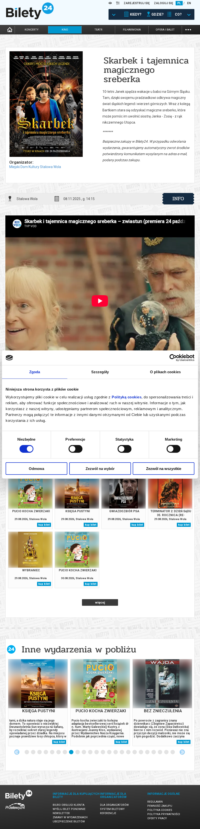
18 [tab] (134, 752)
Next (182, 752)
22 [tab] (160, 752)
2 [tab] (33, 752)
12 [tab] (96, 752)
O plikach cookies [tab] (165, 372)
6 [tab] (58, 752)
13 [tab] (103, 752)
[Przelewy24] (15, 810)
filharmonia (132, 29)
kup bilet (44, 524)
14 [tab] (109, 752)
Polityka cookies (159, 810)
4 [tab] (46, 752)
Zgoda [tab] (34, 372)
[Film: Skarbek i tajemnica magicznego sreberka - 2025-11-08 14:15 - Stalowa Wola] (45, 104)
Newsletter (61, 813)
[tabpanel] (38, 702)
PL (179, 3)
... (188, 29)
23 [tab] (166, 752)
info (178, 198)
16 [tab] (122, 752)
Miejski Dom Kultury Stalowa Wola (35, 167)
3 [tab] (39, 752)
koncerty (32, 29)
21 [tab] (153, 752)
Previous (17, 752)
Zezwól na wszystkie (163, 468)
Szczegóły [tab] (100, 372)
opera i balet (165, 29)
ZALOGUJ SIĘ (163, 3)
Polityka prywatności (163, 814)
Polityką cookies (126, 397)
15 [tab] (115, 752)
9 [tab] (77, 752)
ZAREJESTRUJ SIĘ (137, 3)
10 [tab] (84, 752)
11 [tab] (90, 752)
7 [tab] (65, 752)
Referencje (108, 813)
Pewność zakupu (159, 806)
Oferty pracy (157, 818)
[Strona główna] (30, 18)
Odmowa (36, 468)
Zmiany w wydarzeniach (70, 817)
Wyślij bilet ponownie (69, 809)
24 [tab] (172, 752)
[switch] (75, 449)
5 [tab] (52, 752)
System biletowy (112, 809)
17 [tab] (128, 752)
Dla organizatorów (114, 805)
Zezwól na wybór (100, 468)
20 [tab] (147, 752)
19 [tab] (141, 752)
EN (189, 3)
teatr (98, 29)
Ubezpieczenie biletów (69, 821)
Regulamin (155, 801)
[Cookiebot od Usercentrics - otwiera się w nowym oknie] (173, 357)
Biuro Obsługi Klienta (68, 805)
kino (65, 29)
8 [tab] (71, 752)
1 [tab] (27, 752)
